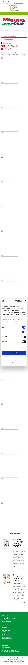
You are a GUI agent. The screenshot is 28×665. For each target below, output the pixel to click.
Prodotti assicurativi (6, 637)
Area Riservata (9, 3)
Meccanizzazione (6, 630)
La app (3, 3)
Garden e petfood (5, 634)
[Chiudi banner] (25, 300)
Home (3, 30)
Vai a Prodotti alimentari (8, 39)
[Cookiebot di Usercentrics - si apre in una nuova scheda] (16, 301)
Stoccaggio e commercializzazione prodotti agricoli (12, 633)
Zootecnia (4, 631)
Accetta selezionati (14, 358)
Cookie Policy (16, 661)
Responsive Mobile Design (11, 662)
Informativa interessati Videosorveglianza (10, 651)
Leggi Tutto (21, 568)
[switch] (24, 332)
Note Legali (5, 661)
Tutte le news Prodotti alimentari (10, 36)
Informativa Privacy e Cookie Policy (9, 650)
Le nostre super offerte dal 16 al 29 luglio (18, 578)
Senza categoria (16, 30)
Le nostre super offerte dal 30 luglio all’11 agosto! (18, 544)
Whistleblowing (21, 661)
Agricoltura (4, 628)
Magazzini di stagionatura (7, 638)
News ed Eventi (8, 30)
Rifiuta (14, 363)
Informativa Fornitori (6, 648)
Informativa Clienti (6, 647)
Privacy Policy (10, 661)
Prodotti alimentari (6, 635)
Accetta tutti (14, 352)
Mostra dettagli (19, 348)
